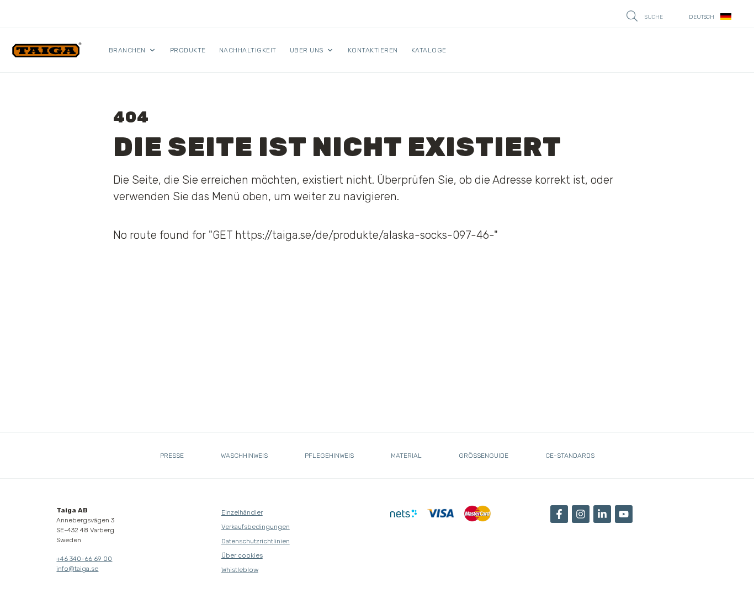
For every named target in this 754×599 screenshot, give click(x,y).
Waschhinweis (244, 455)
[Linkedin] (602, 514)
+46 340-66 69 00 (84, 559)
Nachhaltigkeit (248, 50)
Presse (172, 455)
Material (406, 455)
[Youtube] (624, 514)
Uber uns (306, 50)
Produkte (188, 50)
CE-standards (569, 455)
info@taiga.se (77, 569)
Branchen (127, 50)
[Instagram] (581, 514)
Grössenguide (483, 455)
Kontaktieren (373, 50)
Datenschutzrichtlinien (255, 541)
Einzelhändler (242, 512)
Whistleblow (239, 570)
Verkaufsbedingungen (255, 527)
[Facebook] (559, 514)
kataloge (429, 50)
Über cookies (242, 555)
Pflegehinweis (329, 455)
